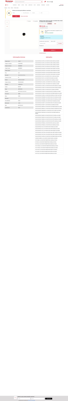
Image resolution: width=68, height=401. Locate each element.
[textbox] (26, 13)
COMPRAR (53, 50)
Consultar (60, 43)
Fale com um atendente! (49, 32)
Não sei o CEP (53, 41)
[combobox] (26, 13)
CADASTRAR (49, 398)
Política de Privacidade (31, 400)
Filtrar (16, 16)
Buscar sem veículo (24, 16)
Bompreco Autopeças (9, 1)
